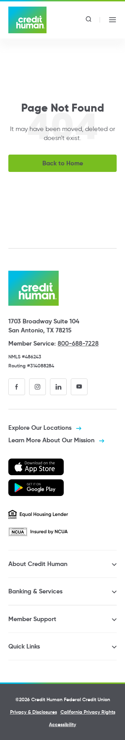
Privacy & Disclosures (33, 712)
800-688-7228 (78, 343)
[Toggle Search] (88, 20)
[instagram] (37, 386)
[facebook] (16, 386)
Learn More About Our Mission (52, 440)
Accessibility (62, 724)
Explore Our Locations (40, 428)
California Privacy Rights (87, 712)
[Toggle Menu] (112, 20)
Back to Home (62, 163)
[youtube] (79, 386)
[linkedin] (58, 386)
